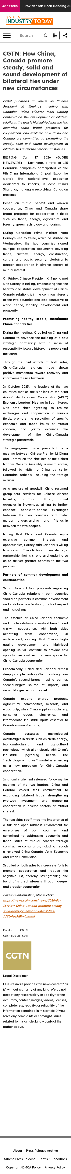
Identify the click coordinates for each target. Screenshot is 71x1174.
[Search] (45, 35)
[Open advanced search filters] (54, 35)
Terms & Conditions (53, 1159)
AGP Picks (10, 6)
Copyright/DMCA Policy (23, 1167)
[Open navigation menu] (7, 35)
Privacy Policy (54, 1167)
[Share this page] (65, 35)
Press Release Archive (42, 1150)
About (17, 1150)
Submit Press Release (19, 1159)
